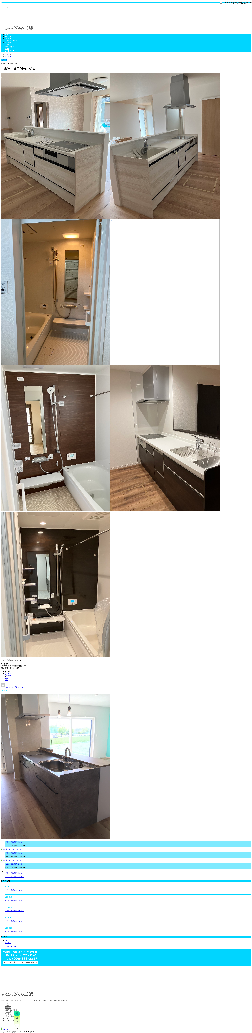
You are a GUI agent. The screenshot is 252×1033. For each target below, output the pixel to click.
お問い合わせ (14, 18)
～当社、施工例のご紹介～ (14, 842)
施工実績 (12, 14)
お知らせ (21, 687)
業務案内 (12, 7)
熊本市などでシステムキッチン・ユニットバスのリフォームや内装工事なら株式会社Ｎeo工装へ (34, 1000)
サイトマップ (14, 22)
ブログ (11, 20)
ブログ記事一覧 (10, 946)
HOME (11, 6)
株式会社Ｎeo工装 (11, 687)
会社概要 (12, 16)
